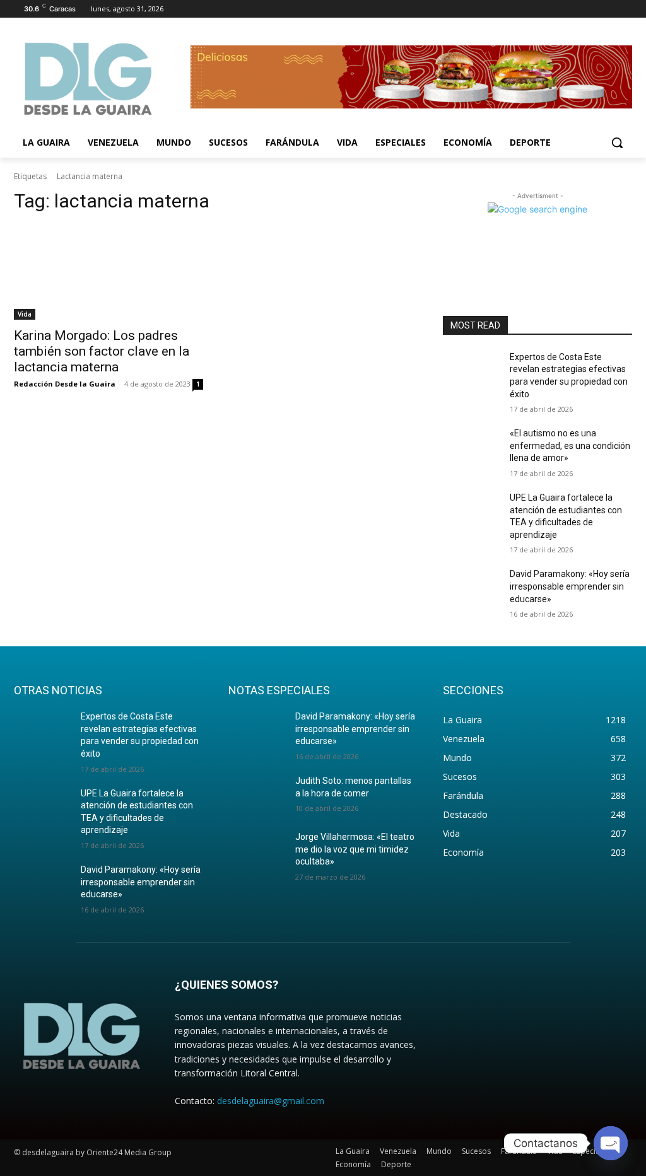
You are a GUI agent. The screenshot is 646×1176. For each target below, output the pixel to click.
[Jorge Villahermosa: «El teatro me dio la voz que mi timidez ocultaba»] (256, 851)
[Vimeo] (607, 9)
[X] (590, 9)
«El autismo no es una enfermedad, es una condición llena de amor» (570, 445)
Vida (25, 314)
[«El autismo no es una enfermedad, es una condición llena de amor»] (471, 447)
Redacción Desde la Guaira (64, 383)
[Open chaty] (611, 1143)
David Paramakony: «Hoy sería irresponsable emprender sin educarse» (570, 586)
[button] (617, 142)
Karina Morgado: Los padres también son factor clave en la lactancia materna (101, 351)
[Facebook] (555, 9)
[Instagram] (572, 9)
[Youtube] (625, 9)
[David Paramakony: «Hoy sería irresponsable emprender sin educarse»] (471, 588)
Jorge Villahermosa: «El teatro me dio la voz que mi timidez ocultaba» (354, 849)
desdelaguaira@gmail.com (270, 1101)
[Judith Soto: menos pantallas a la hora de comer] (256, 795)
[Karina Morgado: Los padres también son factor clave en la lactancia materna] (108, 272)
